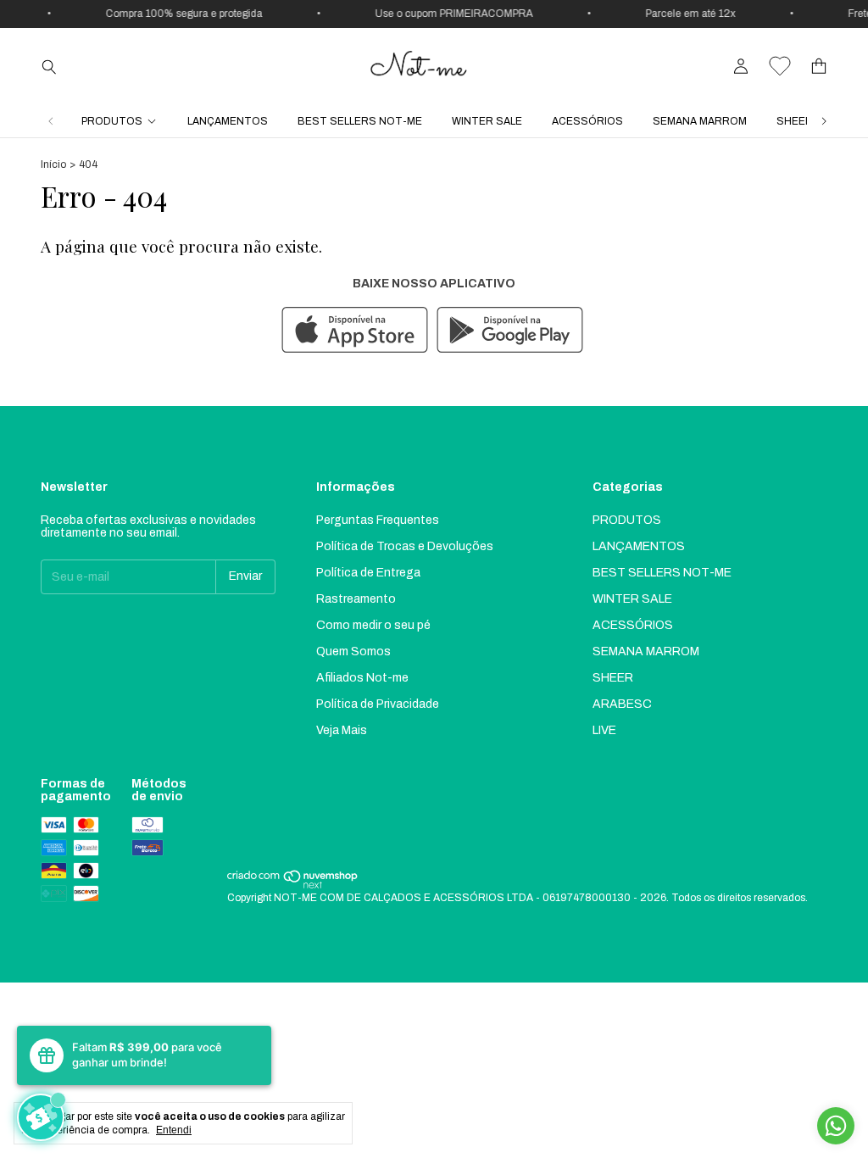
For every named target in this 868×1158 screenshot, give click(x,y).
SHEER (794, 121)
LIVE (604, 730)
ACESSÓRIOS (587, 121)
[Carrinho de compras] (818, 66)
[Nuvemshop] (293, 886)
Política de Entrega (368, 572)
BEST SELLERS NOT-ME (360, 121)
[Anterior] (51, 121)
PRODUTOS (111, 121)
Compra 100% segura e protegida (176, 13)
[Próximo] (824, 121)
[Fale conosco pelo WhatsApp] (835, 1125)
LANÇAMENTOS (227, 121)
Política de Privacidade (377, 704)
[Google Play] (510, 331)
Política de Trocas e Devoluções (404, 546)
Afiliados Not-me (362, 677)
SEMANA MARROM (700, 121)
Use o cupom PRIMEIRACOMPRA (447, 13)
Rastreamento (356, 599)
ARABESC (622, 704)
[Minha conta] (740, 66)
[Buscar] (49, 66)
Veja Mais (341, 730)
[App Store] (355, 331)
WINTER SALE (487, 121)
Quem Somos (353, 651)
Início (53, 164)
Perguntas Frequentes (377, 520)
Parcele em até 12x (683, 13)
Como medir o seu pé (373, 625)
